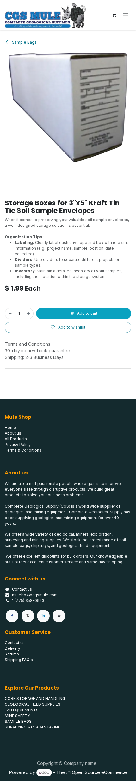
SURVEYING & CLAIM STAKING (33, 727)
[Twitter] (28, 616)
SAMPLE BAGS (18, 721)
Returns (12, 654)
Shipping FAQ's (19, 659)
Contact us (22, 589)
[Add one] (29, 313)
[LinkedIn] (43, 616)
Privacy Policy (18, 444)
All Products (16, 439)
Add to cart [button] (86, 313)
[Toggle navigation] (125, 15)
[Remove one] (10, 313)
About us (13, 433)
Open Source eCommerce (99, 772)
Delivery (12, 648)
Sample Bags (24, 42)
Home (10, 427)
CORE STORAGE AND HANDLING (35, 698)
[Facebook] (12, 616)
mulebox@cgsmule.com (35, 594)
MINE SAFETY (17, 715)
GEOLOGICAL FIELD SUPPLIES (32, 704)
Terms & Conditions (23, 450)
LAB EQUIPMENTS (22, 710)
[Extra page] (59, 616)
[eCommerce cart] (114, 15)
